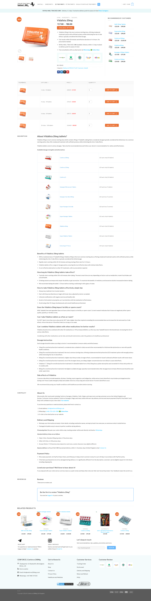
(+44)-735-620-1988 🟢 (57, 411)
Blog (18, 590)
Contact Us (103, 448)
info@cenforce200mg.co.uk (56, 408)
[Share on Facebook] (58, 71)
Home (58, 17)
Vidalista (65, 68)
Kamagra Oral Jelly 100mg (67, 197)
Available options (66, 28)
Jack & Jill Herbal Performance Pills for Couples (105, 531)
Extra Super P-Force (65, 246)
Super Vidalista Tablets (66, 236)
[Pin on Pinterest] (67, 71)
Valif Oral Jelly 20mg (26, 530)
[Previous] (20, 34)
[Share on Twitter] (61, 71)
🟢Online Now (94, 50)
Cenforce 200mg (64, 157)
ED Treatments (59, 4)
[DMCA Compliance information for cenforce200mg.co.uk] (83, 583)
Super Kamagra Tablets (66, 216)
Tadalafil (74, 17)
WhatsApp (99, 430)
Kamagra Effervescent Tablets (68, 187)
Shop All (40, 4)
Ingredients (49, 4)
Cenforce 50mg (125, 530)
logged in (50, 495)
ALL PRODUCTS (71, 68)
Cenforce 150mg (64, 167)
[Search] (98, 4)
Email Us (59, 549)
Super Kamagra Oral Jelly (66, 206)
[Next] (51, 34)
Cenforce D (63, 177)
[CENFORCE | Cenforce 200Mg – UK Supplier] (26, 4)
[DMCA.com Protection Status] (65, 584)
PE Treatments (70, 4)
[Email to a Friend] (64, 71)
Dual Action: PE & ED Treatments (86, 4)
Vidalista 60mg (64, 226)
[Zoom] (19, 51)
